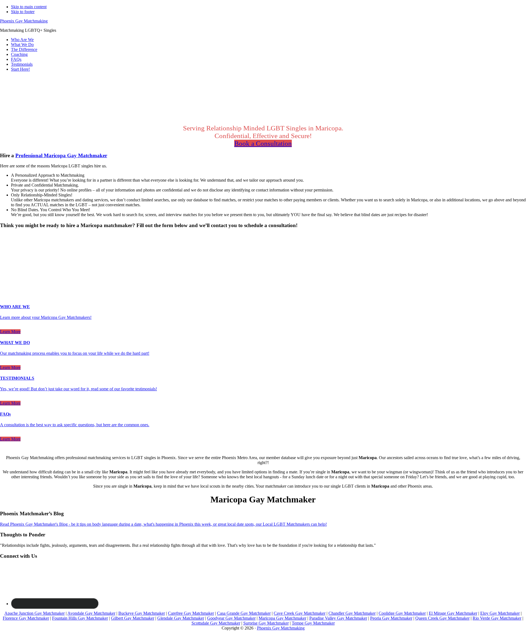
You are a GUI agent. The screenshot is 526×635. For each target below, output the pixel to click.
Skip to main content (29, 6)
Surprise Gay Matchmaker (266, 623)
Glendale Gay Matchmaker (180, 618)
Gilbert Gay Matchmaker (132, 618)
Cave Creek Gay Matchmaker (299, 613)
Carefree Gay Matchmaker (191, 613)
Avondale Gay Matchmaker (91, 613)
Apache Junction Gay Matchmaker (34, 613)
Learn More (10, 331)
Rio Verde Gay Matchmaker (497, 618)
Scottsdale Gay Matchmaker (215, 623)
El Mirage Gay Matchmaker (453, 613)
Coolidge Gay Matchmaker (402, 613)
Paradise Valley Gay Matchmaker (338, 618)
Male (10, 245)
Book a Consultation (263, 143)
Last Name (11, 261)
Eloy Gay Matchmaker (500, 613)
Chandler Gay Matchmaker (352, 613)
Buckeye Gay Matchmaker (141, 613)
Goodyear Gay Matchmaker (231, 618)
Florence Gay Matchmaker (26, 618)
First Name (11, 256)
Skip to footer (23, 11)
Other (43, 245)
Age (5, 250)
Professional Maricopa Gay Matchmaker (61, 155)
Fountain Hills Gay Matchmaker (80, 618)
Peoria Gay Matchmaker (391, 618)
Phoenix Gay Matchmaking (24, 21)
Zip (4, 279)
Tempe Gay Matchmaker (313, 623)
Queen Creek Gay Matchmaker (442, 618)
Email (6, 267)
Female (26, 245)
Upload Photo (12, 284)
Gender (8, 236)
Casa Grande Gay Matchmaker (244, 613)
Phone (7, 273)
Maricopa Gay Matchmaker (282, 618)
